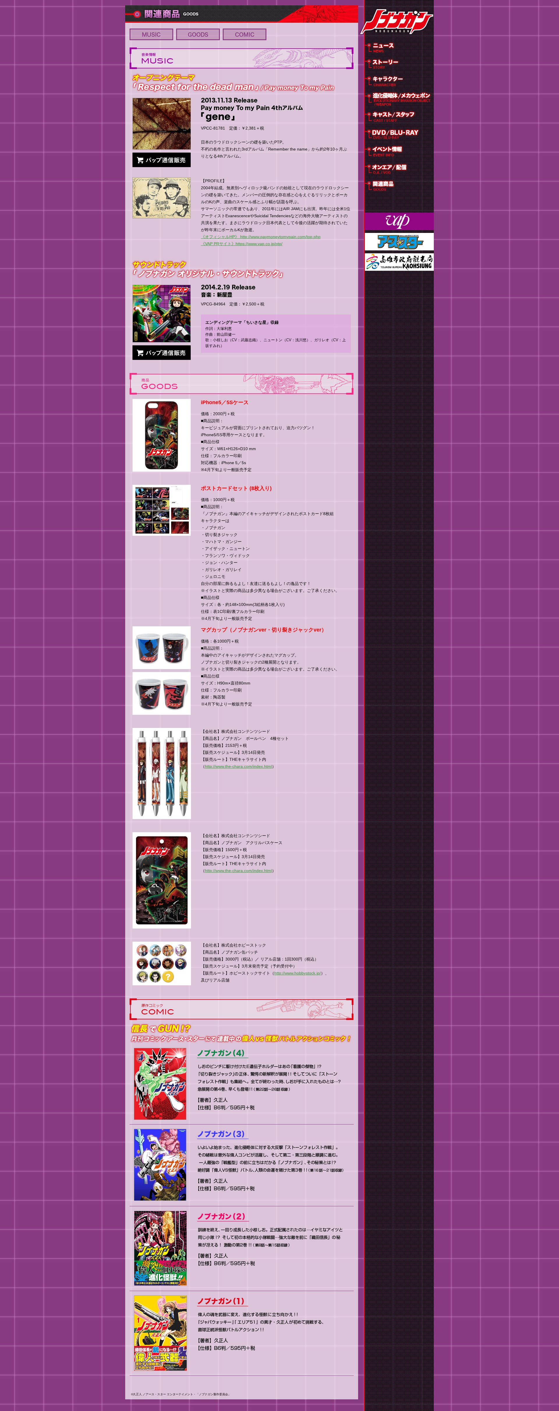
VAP (399, 221)
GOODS (198, 34)
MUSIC (151, 34)
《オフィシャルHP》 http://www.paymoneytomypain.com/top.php (261, 236)
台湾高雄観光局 (399, 262)
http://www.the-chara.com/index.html (238, 766)
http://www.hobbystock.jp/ (297, 973)
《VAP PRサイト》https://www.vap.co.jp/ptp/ (241, 243)
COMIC (244, 34)
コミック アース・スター (399, 241)
